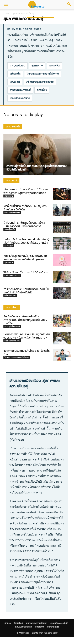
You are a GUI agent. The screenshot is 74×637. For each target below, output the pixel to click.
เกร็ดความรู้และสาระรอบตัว (40, 82)
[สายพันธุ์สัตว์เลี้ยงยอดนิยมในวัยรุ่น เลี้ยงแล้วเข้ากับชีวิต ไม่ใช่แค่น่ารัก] (37, 154)
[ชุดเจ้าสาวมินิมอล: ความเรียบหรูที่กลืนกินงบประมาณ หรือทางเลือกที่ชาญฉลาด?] (62, 338)
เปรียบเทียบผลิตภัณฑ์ (12, 212)
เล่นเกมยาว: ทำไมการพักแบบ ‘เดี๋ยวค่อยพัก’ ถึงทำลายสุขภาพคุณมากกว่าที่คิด (26, 191)
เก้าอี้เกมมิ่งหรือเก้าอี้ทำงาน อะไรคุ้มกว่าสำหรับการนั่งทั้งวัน (25, 207)
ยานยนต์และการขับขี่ (20, 90)
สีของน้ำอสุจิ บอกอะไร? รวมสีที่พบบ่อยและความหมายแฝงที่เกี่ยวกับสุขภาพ (25, 257)
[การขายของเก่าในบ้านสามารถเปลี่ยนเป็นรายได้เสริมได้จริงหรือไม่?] (62, 293)
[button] (5, 4)
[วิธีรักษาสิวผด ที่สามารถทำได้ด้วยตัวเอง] (62, 277)
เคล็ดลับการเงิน (10, 295)
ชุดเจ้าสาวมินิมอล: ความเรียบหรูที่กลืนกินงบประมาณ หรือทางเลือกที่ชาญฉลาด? (26, 336)
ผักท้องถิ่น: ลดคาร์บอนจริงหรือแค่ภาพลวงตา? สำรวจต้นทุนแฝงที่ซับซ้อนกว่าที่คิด (25, 319)
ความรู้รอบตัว (9, 229)
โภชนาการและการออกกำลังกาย (43, 74)
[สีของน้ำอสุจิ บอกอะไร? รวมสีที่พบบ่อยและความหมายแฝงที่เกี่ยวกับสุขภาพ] (62, 260)
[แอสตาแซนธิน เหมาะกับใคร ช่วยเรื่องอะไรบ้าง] (62, 355)
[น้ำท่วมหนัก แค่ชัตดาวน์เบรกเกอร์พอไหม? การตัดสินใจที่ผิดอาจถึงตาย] (62, 227)
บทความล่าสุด (53, 626)
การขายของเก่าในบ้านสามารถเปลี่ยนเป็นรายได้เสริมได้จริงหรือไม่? (26, 290)
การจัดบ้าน (8, 245)
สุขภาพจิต (54, 65)
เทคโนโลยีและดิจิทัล (20, 98)
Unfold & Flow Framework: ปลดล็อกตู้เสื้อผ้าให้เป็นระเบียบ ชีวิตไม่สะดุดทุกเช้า (26, 241)
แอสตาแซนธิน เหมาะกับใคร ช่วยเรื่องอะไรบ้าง (26, 352)
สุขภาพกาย (37, 65)
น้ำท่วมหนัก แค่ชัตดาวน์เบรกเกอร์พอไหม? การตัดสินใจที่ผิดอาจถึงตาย (24, 224)
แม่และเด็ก (15, 74)
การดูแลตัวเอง (17, 65)
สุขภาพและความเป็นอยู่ (40, 13)
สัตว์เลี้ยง (42, 90)
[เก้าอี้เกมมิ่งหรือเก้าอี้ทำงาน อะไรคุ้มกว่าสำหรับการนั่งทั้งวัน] (62, 210)
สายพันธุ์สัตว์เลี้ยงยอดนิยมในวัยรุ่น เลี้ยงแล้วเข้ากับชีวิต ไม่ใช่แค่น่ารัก (36, 168)
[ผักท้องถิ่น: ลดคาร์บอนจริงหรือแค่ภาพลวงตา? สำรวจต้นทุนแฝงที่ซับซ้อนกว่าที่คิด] (62, 321)
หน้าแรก (7, 13)
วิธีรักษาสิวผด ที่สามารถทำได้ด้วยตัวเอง (25, 272)
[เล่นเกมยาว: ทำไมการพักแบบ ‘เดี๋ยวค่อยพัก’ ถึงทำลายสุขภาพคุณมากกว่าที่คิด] (62, 194)
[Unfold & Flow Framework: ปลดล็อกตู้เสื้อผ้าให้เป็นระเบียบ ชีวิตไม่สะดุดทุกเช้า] (62, 243)
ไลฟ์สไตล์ (20, 13)
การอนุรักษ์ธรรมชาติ (12, 326)
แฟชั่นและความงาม (12, 275)
